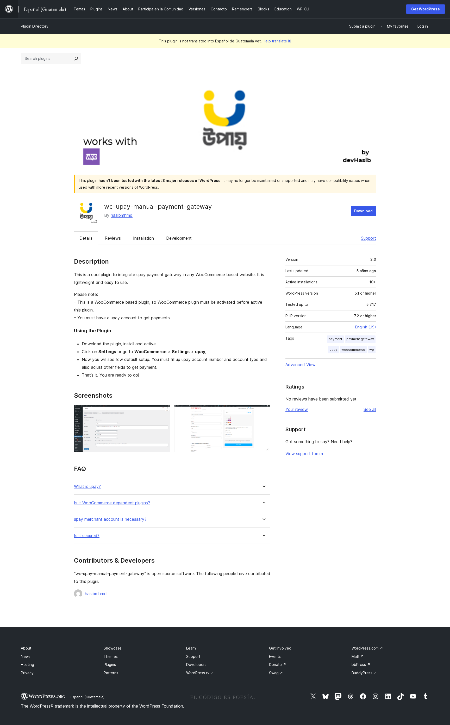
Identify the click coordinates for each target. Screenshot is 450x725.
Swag (276, 673)
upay (333, 350)
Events (275, 656)
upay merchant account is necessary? (110, 519)
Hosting (27, 664)
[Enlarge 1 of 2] (163, 411)
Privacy (27, 673)
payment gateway (360, 339)
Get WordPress (425, 9)
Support (368, 238)
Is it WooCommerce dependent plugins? (112, 502)
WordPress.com (367, 648)
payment (335, 339)
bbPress (361, 664)
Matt (358, 656)
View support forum (304, 453)
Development (179, 238)
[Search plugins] (76, 58)
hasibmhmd (122, 215)
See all (370, 409)
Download (363, 211)
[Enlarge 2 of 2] (263, 411)
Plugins (110, 664)
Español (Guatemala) (87, 697)
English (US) (365, 327)
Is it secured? (86, 535)
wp (371, 350)
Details (85, 238)
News (25, 656)
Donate (277, 664)
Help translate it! (277, 41)
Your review (296, 409)
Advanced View (300, 364)
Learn (191, 648)
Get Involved (280, 648)
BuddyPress (364, 673)
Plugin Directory (34, 26)
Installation (143, 238)
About (26, 648)
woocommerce (353, 350)
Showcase (113, 648)
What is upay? (87, 486)
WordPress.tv (200, 673)
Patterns (111, 673)
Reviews (113, 238)
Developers (196, 664)
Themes (111, 656)
